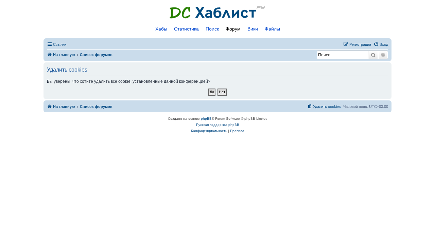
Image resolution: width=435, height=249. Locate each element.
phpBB (206, 118)
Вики (252, 29)
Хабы (161, 29)
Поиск (212, 29)
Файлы (272, 29)
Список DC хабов (217, 12)
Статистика (186, 29)
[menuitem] (380, 44)
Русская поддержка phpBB (217, 125)
